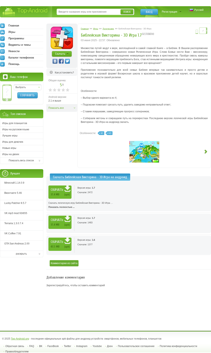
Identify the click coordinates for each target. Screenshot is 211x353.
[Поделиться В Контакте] (55, 61)
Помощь (14, 64)
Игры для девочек (12, 141)
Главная (13, 25)
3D (101, 133)
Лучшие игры (10, 135)
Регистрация (169, 11)
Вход (149, 12)
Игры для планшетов (14, 123)
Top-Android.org (20, 338)
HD (109, 133)
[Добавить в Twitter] (67, 61)
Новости (14, 51)
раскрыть (21, 253)
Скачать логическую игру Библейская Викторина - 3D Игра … (80, 205)
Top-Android (25, 12)
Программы (16, 38)
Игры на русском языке (15, 129)
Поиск (127, 12)
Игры (11, 32)
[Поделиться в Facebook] (61, 61)
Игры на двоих (10, 154)
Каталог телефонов (21, 57)
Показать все (56, 107)
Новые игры (9, 148)
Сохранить (27, 95)
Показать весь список (21, 160)
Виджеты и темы (19, 44)
